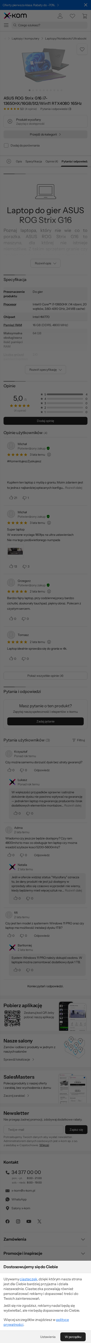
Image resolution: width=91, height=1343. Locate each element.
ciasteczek (28, 1279)
